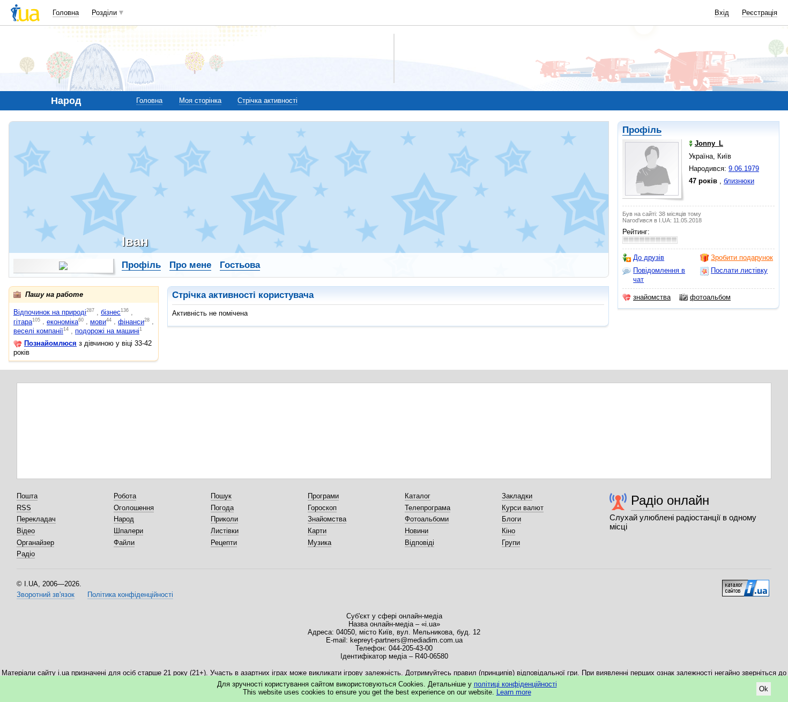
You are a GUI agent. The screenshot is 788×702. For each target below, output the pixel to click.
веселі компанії (38, 331)
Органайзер (35, 543)
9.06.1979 (743, 169)
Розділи (104, 13)
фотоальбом (710, 297)
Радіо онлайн (670, 500)
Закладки (517, 496)
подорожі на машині (107, 331)
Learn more (513, 692)
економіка (62, 322)
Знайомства (327, 519)
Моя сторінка (200, 100)
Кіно (508, 531)
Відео (26, 531)
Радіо (26, 554)
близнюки (739, 181)
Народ (124, 519)
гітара (22, 322)
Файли (124, 543)
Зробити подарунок (742, 257)
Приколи (224, 519)
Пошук (221, 496)
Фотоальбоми (427, 519)
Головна (66, 13)
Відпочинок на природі (49, 312)
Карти (317, 531)
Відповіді (419, 543)
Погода (222, 508)
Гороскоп (322, 508)
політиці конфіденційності (515, 684)
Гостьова (240, 265)
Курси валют (523, 508)
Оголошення (134, 508)
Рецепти (224, 543)
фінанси (131, 322)
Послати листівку (739, 270)
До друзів (648, 257)
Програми (323, 496)
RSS (24, 508)
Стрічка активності (267, 100)
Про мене (190, 265)
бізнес (111, 312)
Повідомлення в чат (659, 274)
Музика (319, 543)
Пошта (27, 496)
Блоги (511, 519)
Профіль (641, 130)
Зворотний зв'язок (46, 595)
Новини (416, 531)
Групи (511, 543)
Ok (763, 689)
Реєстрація (759, 13)
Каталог (417, 496)
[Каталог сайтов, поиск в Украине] (745, 584)
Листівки (225, 531)
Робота (125, 496)
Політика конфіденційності (130, 595)
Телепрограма (427, 508)
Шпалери (128, 531)
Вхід (722, 13)
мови (98, 322)
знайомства (652, 297)
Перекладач (36, 519)
